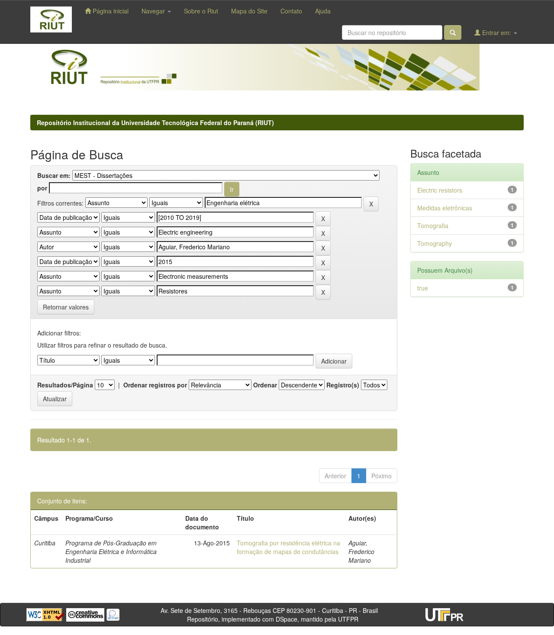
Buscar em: (54, 175)
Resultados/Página (65, 384)
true (422, 288)
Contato (291, 10)
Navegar (154, 10)
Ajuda (323, 10)
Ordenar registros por (155, 384)
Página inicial (110, 10)
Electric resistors (439, 190)
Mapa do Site (249, 10)
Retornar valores (66, 307)
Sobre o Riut (201, 10)
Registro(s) (342, 384)
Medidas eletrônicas (444, 207)
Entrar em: (496, 32)
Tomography (434, 243)
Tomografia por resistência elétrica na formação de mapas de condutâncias (288, 547)
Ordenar (265, 384)
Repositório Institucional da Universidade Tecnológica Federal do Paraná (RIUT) (155, 122)
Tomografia (432, 225)
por (42, 188)
